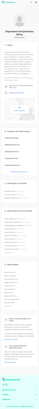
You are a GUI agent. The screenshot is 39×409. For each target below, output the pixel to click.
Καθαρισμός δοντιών (11, 282)
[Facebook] (3, 385)
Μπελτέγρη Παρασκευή (16, 198)
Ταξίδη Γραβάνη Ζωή (15, 219)
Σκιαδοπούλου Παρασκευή (17, 222)
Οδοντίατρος (29, 78)
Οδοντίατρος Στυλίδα (11, 80)
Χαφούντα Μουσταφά (15, 249)
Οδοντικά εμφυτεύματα (11, 299)
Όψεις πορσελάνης (10, 276)
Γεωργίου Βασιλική (14, 246)
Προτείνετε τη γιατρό (11, 339)
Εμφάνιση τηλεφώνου (16, 93)
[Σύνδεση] (31, 2)
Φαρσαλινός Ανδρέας (15, 242)
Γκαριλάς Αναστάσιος (15, 235)
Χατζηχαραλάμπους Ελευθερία (18, 225)
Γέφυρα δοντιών (9, 286)
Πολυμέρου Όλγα (14, 191)
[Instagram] (6, 384)
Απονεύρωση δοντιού (11, 279)
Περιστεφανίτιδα (9, 289)
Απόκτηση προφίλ (10, 362)
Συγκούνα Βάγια (13, 232)
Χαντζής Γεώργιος (14, 229)
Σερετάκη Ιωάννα (14, 194)
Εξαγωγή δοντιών (9, 272)
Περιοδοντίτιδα (9, 303)
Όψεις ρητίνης (8, 292)
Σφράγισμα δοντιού (10, 296)
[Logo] (8, 2)
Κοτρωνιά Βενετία (14, 239)
